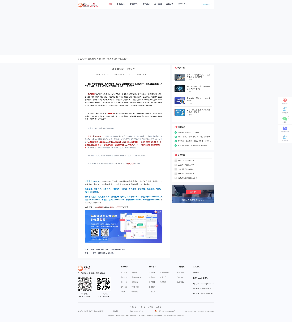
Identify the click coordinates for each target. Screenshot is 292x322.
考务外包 (135, 272)
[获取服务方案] (123, 226)
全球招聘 (152, 287)
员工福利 (134, 142)
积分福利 (135, 292)
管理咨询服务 (109, 145)
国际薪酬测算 (285, 131)
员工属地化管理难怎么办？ (187, 178)
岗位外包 (155, 142)
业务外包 (124, 282)
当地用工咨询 (164, 272)
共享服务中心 (96, 145)
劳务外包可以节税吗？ (186, 169)
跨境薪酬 (152, 277)
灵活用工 (152, 282)
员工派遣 (102, 142)
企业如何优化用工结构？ (187, 165)
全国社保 (110, 142)
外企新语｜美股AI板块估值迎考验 (102, 253)
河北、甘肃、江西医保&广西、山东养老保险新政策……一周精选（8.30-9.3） (195, 137)
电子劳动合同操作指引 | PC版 (188, 132)
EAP (136, 145)
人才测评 (129, 145)
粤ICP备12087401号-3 (136, 311)
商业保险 (126, 142)
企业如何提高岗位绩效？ (187, 160)
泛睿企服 (142, 307)
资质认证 (180, 277)
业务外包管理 (145, 142)
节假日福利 (135, 287)
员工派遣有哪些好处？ (186, 173)
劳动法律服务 (120, 145)
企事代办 (124, 287)
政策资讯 (180, 282)
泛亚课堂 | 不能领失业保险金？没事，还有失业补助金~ (195, 141)
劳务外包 (124, 277)
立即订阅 (193, 192)
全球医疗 (163, 277)
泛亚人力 (82, 59)
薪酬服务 (118, 142)
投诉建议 (285, 140)
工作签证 (152, 292)
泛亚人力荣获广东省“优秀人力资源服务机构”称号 (107, 249)
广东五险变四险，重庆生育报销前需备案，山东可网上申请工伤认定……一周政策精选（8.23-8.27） (195, 145)
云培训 (123, 292)
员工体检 (135, 282)
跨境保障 (163, 282)
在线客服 (285, 113)
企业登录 (206, 4)
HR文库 (158, 307)
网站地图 (115, 311)
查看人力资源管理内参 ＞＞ (193, 200)
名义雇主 (152, 272)
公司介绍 (180, 272)
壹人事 (150, 307)
